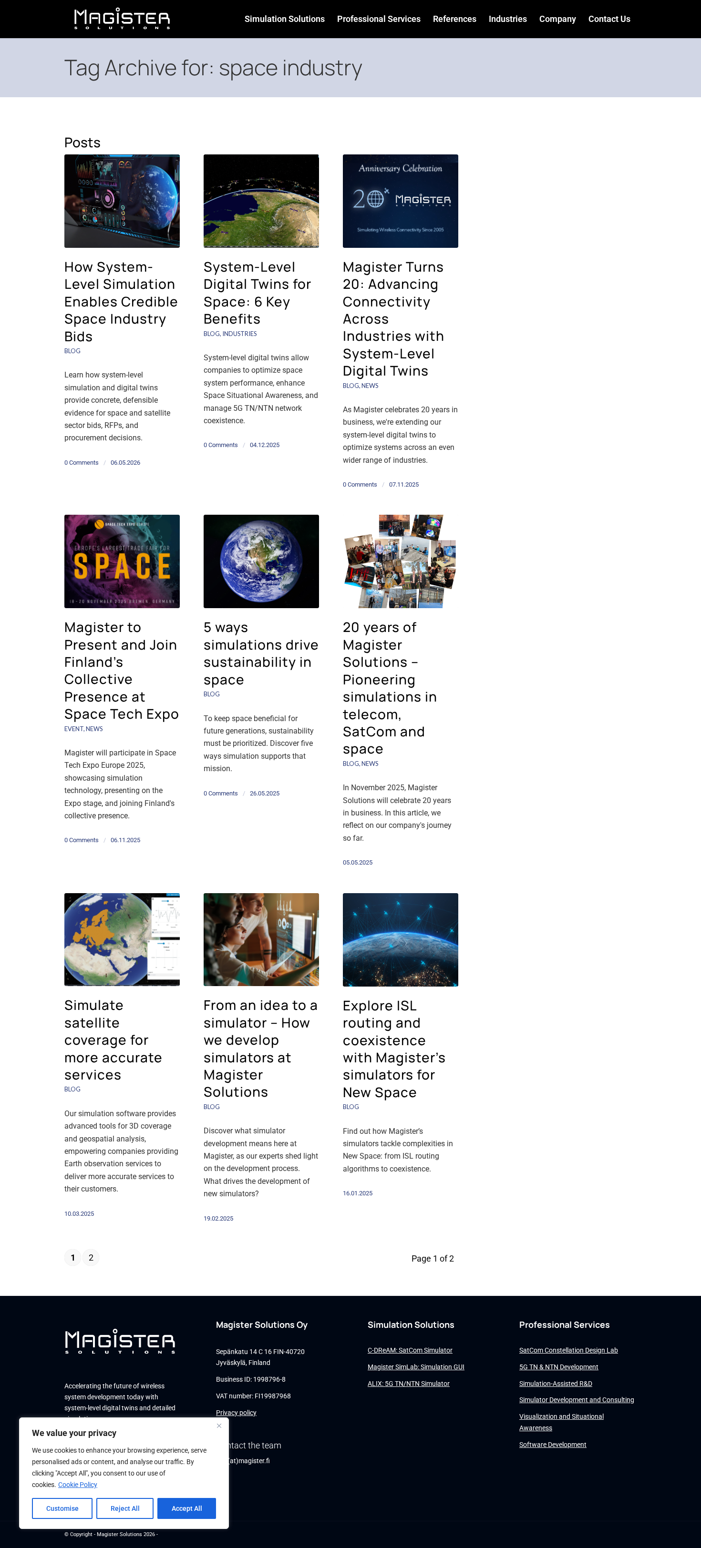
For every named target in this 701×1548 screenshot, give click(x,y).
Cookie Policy (77, 1484)
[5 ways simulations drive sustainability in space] (261, 561)
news (369, 385)
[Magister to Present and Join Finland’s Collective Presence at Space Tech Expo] (122, 561)
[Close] (219, 1425)
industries (239, 333)
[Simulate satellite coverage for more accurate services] (122, 940)
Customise (62, 1508)
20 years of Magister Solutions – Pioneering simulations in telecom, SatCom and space (390, 687)
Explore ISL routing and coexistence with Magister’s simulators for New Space (394, 1048)
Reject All (125, 1508)
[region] (124, 1473)
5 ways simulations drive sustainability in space (261, 653)
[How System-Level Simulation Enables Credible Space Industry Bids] (122, 201)
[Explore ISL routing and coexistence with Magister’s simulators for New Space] (400, 940)
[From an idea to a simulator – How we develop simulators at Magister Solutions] (261, 940)
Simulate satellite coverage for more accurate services (113, 1039)
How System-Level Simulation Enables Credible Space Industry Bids (121, 301)
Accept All (187, 1508)
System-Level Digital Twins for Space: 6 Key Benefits (257, 292)
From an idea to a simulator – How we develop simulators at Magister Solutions (261, 1048)
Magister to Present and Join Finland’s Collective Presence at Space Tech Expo (121, 670)
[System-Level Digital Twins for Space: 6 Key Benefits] (261, 201)
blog (72, 351)
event (73, 729)
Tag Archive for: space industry (213, 67)
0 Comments (81, 462)
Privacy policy (236, 1412)
